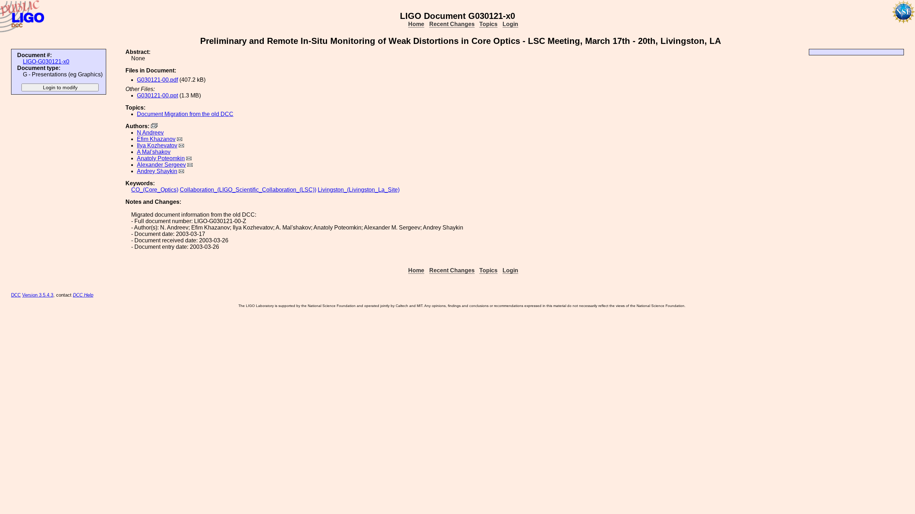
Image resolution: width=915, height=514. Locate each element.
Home (416, 24)
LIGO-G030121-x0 (46, 62)
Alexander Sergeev (161, 165)
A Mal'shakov (153, 152)
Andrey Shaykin (157, 171)
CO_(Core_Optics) (154, 190)
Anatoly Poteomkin (161, 158)
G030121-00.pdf (157, 80)
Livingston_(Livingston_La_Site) (359, 190)
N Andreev (150, 133)
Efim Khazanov (156, 139)
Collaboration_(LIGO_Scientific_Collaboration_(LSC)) (248, 190)
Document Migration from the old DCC (185, 114)
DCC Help (83, 295)
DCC (16, 295)
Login (510, 24)
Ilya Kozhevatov (157, 145)
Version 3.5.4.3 (37, 295)
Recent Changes (452, 24)
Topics (488, 24)
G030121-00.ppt (157, 95)
